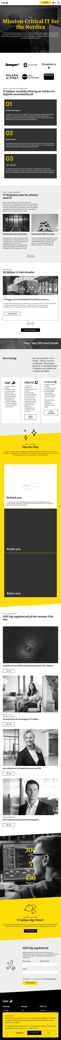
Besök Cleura (30, 417)
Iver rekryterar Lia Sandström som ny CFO (22, 769)
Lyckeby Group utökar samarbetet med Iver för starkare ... (29, 666)
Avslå (49, 1032)
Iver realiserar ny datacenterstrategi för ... (21, 820)
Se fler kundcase (29, 330)
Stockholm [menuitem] (6, 1010)
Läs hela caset (12, 313)
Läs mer (9, 671)
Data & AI (7, 714)
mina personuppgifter (50, 979)
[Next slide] (32, 256)
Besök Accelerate (51, 412)
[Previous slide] (28, 256)
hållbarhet (9, 817)
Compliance (9, 716)
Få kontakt (30, 931)
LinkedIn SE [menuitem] (43, 1010)
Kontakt (45, 2)
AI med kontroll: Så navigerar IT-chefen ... (21, 719)
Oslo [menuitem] (22, 1010)
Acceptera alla (34, 1032)
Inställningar (19, 1032)
